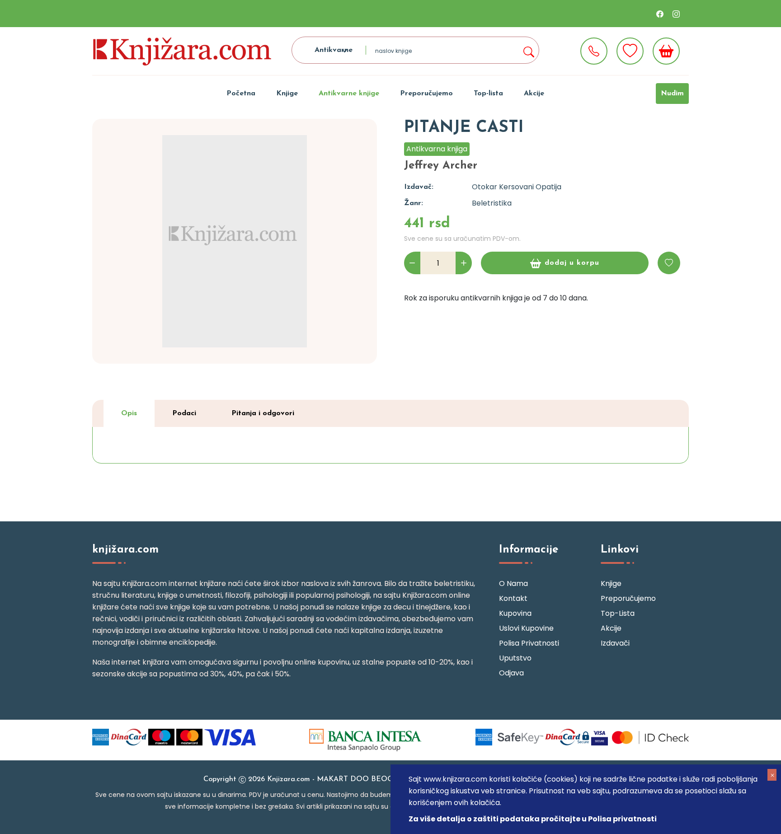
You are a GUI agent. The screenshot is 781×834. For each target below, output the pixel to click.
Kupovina (515, 613)
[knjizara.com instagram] (676, 13)
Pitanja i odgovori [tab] (262, 413)
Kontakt (513, 598)
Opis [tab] (129, 413)
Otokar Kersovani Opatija (516, 187)
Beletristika (492, 203)
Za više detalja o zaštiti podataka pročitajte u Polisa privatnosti (533, 819)
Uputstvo (515, 658)
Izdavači (615, 643)
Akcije (534, 93)
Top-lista (488, 93)
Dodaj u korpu (572, 263)
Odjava (511, 673)
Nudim (672, 93)
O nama (513, 583)
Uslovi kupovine (526, 628)
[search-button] (528, 50)
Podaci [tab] (184, 413)
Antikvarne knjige (349, 93)
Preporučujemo (426, 93)
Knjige (287, 93)
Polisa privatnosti (529, 643)
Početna (240, 93)
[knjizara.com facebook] (659, 13)
